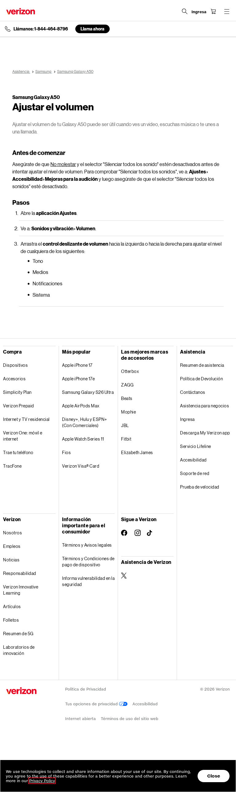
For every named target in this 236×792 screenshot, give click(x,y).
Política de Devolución (201, 378)
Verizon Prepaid (18, 405)
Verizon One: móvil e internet (22, 436)
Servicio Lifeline (195, 446)
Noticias (11, 559)
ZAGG (127, 384)
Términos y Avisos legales (87, 545)
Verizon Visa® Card (80, 466)
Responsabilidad (19, 573)
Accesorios (14, 378)
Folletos (11, 620)
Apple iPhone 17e (78, 378)
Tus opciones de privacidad (92, 704)
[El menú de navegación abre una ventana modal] (227, 11)
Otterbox (130, 371)
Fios (66, 452)
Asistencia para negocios (204, 405)
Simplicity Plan (17, 392)
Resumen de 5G (18, 633)
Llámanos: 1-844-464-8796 (41, 29)
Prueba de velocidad (199, 486)
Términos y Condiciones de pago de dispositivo (88, 561)
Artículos (12, 606)
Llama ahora (92, 28)
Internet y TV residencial (26, 419)
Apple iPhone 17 (77, 365)
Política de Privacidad (85, 689)
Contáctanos (192, 392)
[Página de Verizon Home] (20, 11)
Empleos (12, 546)
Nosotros (12, 532)
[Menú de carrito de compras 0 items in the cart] (213, 11)
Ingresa (187, 419)
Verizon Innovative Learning (20, 590)
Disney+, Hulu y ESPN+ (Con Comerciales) (84, 422)
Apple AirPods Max (81, 405)
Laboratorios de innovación (19, 650)
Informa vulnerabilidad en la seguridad (88, 581)
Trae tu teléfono (18, 452)
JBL (125, 425)
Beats (126, 398)
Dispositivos (15, 365)
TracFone (12, 466)
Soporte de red (194, 473)
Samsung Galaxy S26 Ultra (88, 392)
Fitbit (126, 439)
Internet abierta (80, 718)
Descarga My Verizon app (205, 432)
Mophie (128, 411)
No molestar (63, 164)
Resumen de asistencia (202, 365)
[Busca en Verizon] (184, 11)
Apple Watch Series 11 (83, 439)
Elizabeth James (137, 452)
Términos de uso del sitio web (129, 718)
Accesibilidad (193, 459)
